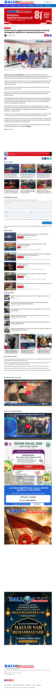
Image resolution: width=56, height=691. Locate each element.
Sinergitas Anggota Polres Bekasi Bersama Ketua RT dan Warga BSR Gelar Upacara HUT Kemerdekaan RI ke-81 (44, 176)
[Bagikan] (50, 35)
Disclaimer (28, 685)
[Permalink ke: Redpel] (5, 35)
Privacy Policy (7, 685)
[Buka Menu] (48, 2)
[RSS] (13, 680)
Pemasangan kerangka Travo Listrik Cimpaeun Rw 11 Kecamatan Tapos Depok (32, 370)
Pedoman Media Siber (18, 685)
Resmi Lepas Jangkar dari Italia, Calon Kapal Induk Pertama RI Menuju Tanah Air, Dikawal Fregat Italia (11, 176)
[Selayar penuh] (50, 438)
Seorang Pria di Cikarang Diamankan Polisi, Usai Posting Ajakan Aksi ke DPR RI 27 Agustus (27, 352)
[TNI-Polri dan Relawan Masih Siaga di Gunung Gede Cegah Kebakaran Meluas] (28, 184)
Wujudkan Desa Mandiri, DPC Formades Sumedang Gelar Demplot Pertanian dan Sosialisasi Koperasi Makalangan (31, 329)
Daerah (22, 171)
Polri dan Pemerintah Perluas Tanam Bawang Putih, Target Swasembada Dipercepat (27, 176)
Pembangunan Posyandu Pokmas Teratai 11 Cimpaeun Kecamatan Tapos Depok (29, 366)
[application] (28, 426)
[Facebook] (42, 158)
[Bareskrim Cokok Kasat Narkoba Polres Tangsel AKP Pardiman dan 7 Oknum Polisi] (44, 184)
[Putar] (6, 438)
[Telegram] (48, 158)
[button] (45, 2)
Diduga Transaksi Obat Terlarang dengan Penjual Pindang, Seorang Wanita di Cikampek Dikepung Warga (30, 322)
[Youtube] (10, 680)
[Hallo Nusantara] (19, 2)
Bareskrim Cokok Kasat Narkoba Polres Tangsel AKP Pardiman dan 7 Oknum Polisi (44, 191)
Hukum (6, 347)
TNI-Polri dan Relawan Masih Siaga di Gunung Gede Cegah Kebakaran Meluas (27, 191)
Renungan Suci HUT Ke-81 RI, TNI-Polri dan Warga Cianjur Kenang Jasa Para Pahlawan (11, 191)
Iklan (34, 685)
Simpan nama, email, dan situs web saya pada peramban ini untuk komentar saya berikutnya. (28, 219)
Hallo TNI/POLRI (7, 28)
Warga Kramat (7, 370)
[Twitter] (45, 158)
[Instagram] (8, 680)
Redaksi (39, 685)
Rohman (6, 359)
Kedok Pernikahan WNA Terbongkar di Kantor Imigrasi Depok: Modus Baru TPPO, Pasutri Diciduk (31, 309)
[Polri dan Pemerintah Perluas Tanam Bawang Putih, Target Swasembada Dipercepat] (28, 168)
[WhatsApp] (50, 158)
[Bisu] (47, 438)
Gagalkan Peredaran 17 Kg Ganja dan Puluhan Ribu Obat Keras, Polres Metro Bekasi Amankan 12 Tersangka (30, 316)
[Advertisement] (28, 141)
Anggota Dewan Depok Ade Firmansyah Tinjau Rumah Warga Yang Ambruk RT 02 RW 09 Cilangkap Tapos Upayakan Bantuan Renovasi (27, 363)
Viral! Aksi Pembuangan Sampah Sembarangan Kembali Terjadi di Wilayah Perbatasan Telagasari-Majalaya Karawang (29, 303)
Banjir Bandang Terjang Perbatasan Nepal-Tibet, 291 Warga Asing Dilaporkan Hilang (30, 296)
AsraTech (32, 687)
